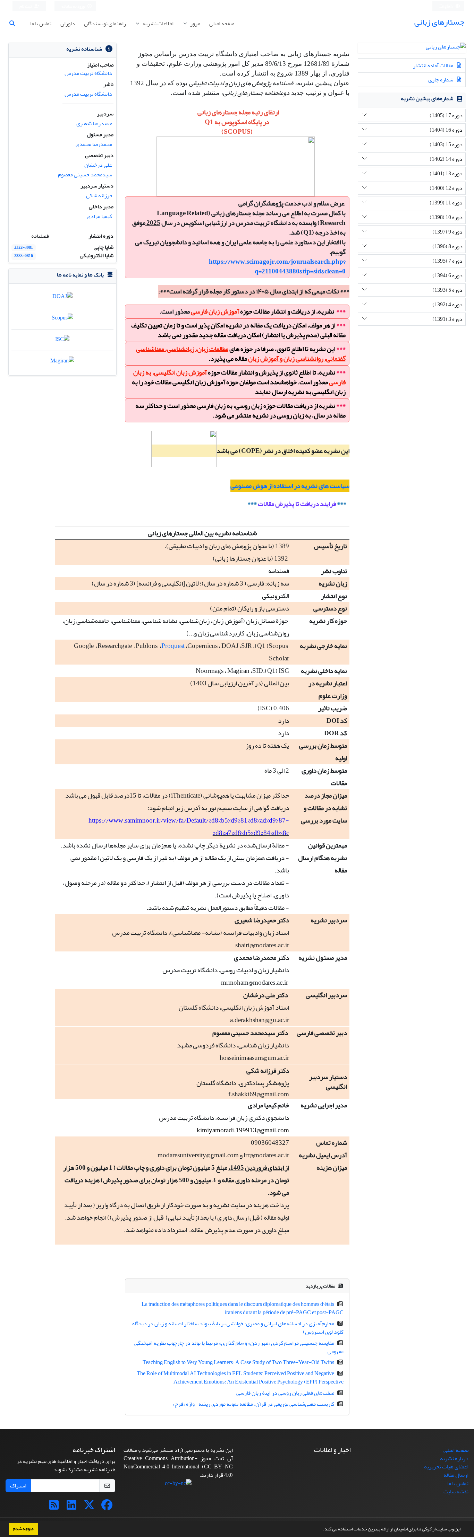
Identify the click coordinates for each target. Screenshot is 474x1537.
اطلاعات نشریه (157, 23)
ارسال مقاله (455, 1475)
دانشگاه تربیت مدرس (88, 73)
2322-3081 (23, 248)
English (446, 6)
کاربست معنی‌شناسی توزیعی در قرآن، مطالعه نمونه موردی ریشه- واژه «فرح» (253, 1404)
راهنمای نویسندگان (105, 23)
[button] (321, 1530)
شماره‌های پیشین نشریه (427, 98)
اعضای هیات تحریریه (446, 1466)
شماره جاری (441, 79)
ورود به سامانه (73, 6)
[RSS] (53, 1507)
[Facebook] (107, 1507)
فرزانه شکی (99, 195)
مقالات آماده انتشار (433, 65)
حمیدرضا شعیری (94, 123)
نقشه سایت (455, 1491)
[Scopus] (62, 319)
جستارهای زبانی (439, 22)
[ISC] (62, 341)
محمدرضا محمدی (94, 144)
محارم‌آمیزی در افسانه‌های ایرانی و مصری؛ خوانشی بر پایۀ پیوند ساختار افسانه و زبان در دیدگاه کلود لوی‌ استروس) (238, 1327)
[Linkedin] (71, 1507)
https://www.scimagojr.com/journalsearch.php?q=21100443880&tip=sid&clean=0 (277, 266)
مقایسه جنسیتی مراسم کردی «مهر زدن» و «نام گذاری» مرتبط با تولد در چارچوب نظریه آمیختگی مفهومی (239, 1347)
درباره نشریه (454, 1458)
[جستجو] (15, 23)
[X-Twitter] (89, 1507)
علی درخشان (98, 165)
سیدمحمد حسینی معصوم (85, 174)
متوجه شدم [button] (23, 1529)
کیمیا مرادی (99, 216)
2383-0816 (23, 256)
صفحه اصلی (221, 23)
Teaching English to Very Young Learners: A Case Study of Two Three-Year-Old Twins (238, 1362)
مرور (194, 23)
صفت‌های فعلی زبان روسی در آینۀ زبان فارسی (285, 1393)
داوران (67, 23)
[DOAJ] (62, 298)
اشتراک (18, 1486)
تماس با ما (40, 23)
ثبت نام (26, 6)
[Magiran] (62, 363)
